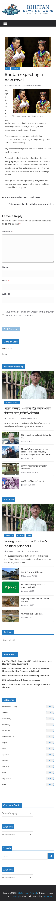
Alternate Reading (12, 403)
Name (6, 267)
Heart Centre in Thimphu (32, 572)
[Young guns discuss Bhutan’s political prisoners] (28, 517)
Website (6, 293)
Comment (8, 231)
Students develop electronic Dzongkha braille (33, 585)
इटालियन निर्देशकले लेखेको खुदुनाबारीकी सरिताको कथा (34, 467)
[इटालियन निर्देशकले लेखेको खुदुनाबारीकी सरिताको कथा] (10, 469)
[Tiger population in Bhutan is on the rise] (10, 602)
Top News (15, 68)
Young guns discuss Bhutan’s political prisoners (25, 543)
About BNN (7, 348)
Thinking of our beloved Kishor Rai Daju (36, 436)
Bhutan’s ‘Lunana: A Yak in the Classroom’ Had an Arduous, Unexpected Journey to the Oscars (36, 452)
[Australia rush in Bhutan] (10, 616)
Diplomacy (6, 718)
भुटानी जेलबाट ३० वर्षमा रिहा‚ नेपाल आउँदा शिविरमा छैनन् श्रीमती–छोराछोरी (27, 410)
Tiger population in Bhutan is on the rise (35, 600)
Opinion (5, 754)
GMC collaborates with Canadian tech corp (21, 680)
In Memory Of (8, 736)
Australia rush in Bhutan (32, 614)
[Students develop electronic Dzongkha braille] (10, 588)
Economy (6, 724)
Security (5, 766)
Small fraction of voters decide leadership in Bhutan (25, 675)
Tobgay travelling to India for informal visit (30, 204)
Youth (29, 535)
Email (5, 280)
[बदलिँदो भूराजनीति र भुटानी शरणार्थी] (10, 483)
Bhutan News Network (32, 85)
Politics (5, 760)
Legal (4, 742)
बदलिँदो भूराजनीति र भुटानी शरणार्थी (32, 481)
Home (4, 354)
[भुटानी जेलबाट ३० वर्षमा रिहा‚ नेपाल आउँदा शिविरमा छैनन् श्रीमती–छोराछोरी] (28, 385)
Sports (5, 772)
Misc (7, 68)
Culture (5, 712)
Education (9, 535)
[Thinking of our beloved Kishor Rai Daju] (10, 438)
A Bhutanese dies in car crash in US (22, 197)
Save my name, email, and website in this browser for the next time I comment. (30, 313)
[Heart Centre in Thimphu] (10, 574)
